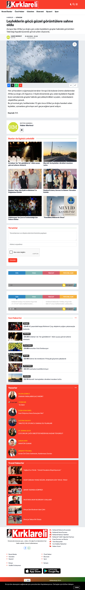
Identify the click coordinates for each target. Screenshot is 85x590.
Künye (11, 563)
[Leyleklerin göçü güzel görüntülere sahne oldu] (43, 62)
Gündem (30, 12)
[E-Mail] (21, 130)
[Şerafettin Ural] (12, 452)
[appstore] (33, 571)
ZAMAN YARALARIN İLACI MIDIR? (30, 396)
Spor (57, 12)
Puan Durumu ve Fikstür (60, 539)
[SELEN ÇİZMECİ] (12, 395)
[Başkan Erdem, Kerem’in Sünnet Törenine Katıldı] (60, 179)
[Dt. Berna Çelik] (12, 432)
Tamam (77, 587)
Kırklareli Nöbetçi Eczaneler (61, 530)
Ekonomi (40, 12)
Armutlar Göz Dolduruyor (36, 348)
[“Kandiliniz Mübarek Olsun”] (60, 206)
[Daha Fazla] (20, 85)
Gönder (13, 260)
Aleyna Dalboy (24, 420)
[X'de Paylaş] (12, 85)
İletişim (46, 563)
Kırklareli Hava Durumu (59, 532)
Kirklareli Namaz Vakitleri (60, 534)
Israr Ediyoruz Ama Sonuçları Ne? (31, 413)
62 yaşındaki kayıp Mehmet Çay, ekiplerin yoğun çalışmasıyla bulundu (49, 327)
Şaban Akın (22, 441)
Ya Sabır (22, 405)
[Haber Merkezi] (13, 127)
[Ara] (74, 4)
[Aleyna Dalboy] (12, 422)
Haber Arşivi (56, 546)
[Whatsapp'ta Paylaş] (16, 85)
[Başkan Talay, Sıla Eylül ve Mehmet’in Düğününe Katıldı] (25, 179)
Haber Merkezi (26, 125)
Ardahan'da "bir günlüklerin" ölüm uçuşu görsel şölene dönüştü (47, 338)
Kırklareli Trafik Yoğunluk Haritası (63, 537)
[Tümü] (76, 318)
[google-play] (52, 571)
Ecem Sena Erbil (25, 410)
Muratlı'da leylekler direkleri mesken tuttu (42, 379)
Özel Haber (19, 12)
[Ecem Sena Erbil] (12, 412)
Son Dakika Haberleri (59, 544)
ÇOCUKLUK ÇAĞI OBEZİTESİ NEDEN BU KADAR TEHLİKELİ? (40, 433)
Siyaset (49, 12)
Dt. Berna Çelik (24, 431)
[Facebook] (25, 548)
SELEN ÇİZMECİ (24, 394)
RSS (28, 580)
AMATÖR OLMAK (25, 443)
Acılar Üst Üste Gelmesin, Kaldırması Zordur (35, 454)
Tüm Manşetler (57, 541)
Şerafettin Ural (25, 451)
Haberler (10, 17)
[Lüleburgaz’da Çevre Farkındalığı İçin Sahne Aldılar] (25, 206)
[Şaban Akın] (12, 442)
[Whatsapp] (29, 548)
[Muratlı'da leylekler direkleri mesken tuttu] (60, 152)
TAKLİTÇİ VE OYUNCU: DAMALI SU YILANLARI (35, 423)
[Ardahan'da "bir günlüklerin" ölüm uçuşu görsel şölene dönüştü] (25, 152)
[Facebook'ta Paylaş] (8, 85)
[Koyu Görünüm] (71, 4)
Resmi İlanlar (7, 12)
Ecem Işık (22, 402)
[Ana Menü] (77, 4)
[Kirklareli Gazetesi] (22, 4)
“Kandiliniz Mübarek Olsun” (54, 217)
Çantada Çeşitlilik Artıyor (36, 369)
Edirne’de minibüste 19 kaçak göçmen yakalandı (45, 359)
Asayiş (26, 323)
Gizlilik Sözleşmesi (15, 565)
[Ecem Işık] (12, 402)
